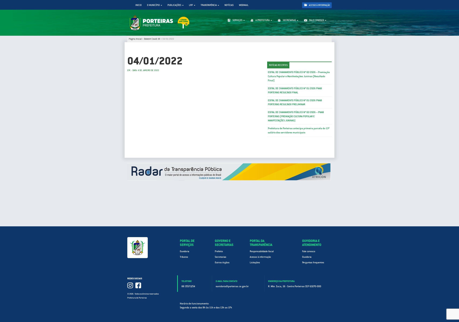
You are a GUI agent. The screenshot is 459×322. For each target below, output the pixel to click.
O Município (153, 5)
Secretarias (220, 256)
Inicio (138, 5)
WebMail (244, 5)
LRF (191, 5)
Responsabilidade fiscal (262, 251)
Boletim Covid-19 (152, 39)
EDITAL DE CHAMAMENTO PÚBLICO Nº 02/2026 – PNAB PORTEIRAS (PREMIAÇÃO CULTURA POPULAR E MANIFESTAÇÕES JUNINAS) (296, 116)
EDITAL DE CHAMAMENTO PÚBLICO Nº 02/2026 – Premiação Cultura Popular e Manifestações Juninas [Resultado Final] (299, 76)
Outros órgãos (222, 262)
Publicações (174, 5)
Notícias (229, 5)
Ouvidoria (184, 251)
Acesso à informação (319, 5)
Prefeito (219, 251)
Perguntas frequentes (313, 262)
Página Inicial (135, 39)
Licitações (255, 262)
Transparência (209, 5)
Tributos (184, 256)
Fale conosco (308, 251)
